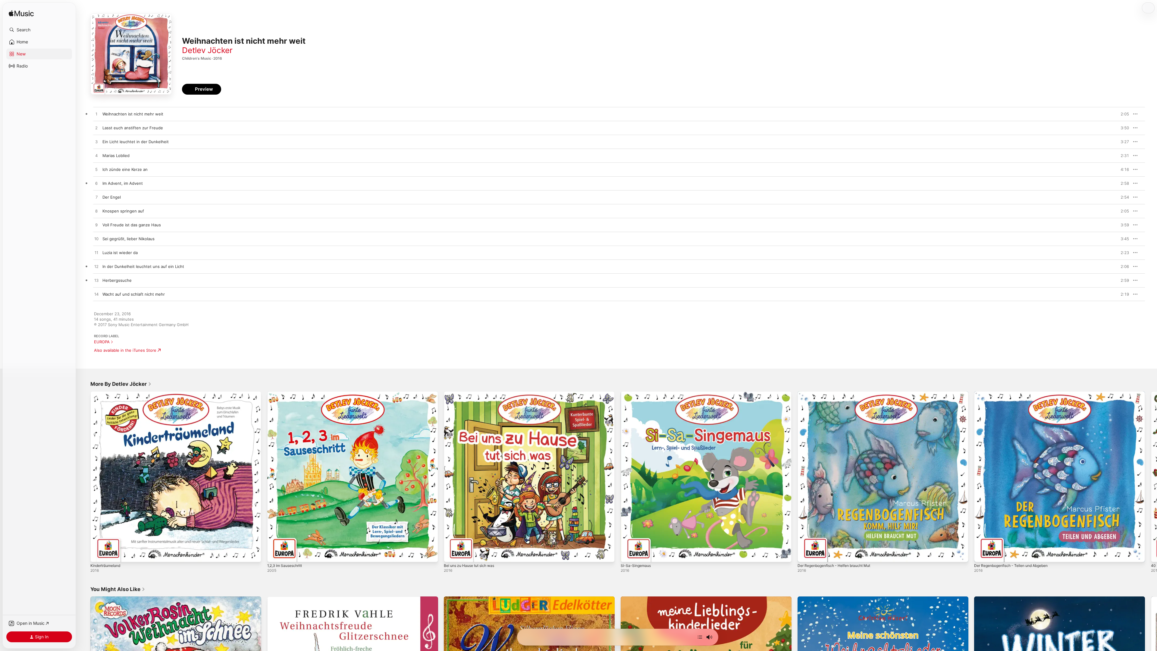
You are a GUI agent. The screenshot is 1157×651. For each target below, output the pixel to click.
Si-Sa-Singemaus (637, 393)
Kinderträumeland (107, 393)
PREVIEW (1122, 114)
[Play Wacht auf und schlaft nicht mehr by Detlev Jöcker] (96, 294)
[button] (39, 30)
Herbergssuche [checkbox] (117, 280)
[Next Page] (1151, 476)
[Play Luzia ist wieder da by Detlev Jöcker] (96, 253)
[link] (121, 384)
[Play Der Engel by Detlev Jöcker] (96, 197)
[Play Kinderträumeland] (97, 554)
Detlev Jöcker (207, 50)
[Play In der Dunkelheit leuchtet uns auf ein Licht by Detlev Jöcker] (96, 266)
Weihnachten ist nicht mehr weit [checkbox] (132, 114)
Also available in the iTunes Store (125, 350)
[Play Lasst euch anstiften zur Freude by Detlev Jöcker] (96, 128)
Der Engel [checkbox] (111, 197)
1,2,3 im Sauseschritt (286, 393)
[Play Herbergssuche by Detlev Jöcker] (96, 280)
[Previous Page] (84, 476)
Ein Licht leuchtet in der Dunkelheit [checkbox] (135, 141)
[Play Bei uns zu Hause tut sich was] (451, 554)
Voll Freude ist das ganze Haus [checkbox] (131, 224)
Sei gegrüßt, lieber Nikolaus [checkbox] (128, 238)
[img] (21, 13)
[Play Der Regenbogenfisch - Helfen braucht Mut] (805, 554)
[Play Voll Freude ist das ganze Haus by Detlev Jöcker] (96, 225)
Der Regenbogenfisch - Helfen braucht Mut (839, 393)
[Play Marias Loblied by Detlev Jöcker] (96, 156)
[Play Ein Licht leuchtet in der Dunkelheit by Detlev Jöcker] (96, 142)
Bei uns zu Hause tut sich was (472, 393)
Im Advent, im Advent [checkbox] (122, 183)
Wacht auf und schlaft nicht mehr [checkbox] (133, 294)
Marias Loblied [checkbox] (116, 155)
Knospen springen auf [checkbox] (123, 211)
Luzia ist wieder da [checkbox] (120, 252)
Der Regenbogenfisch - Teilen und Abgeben (1015, 393)
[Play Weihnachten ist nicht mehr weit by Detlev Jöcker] (96, 114)
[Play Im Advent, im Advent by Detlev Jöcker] (96, 183)
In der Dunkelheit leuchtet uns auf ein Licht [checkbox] (143, 266)
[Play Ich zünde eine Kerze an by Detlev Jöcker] (96, 169)
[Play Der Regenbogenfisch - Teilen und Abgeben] (981, 554)
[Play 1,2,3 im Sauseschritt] (274, 554)
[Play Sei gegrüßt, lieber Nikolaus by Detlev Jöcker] (96, 239)
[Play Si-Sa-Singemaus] (628, 554)
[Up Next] (700, 637)
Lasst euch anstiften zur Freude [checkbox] (132, 127)
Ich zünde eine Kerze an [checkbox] (125, 169)
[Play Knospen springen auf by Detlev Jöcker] (96, 211)
